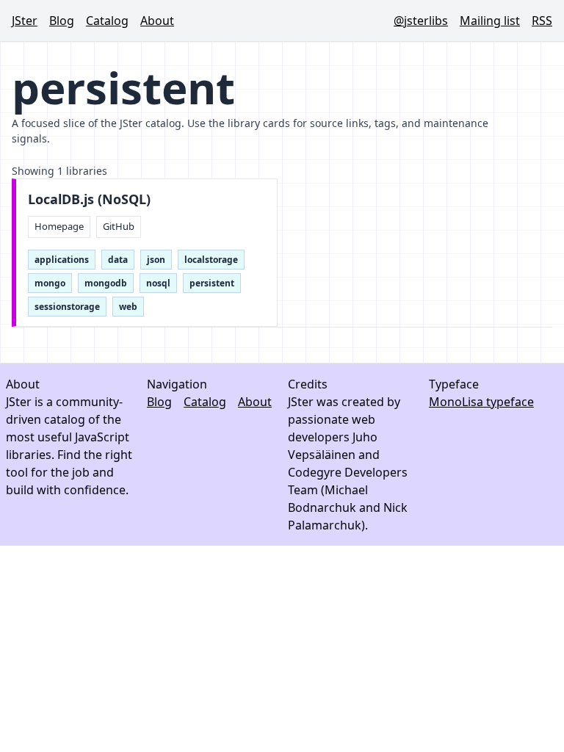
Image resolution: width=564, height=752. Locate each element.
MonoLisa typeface (481, 402)
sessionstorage (67, 306)
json (156, 259)
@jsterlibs (421, 20)
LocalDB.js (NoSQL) (89, 199)
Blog (61, 20)
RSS (542, 20)
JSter (24, 20)
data (118, 259)
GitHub (118, 226)
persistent (211, 283)
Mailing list (490, 20)
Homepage (59, 226)
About (157, 20)
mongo (50, 283)
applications (62, 259)
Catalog (107, 20)
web (128, 306)
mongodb (105, 283)
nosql (158, 283)
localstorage (211, 259)
